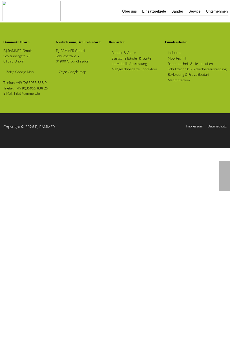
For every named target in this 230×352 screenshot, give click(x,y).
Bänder (177, 11)
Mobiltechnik (177, 58)
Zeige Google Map (20, 71)
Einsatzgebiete (154, 11)
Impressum (194, 126)
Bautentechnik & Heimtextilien (190, 63)
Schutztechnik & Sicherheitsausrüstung (197, 69)
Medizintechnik (179, 80)
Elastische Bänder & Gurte (131, 58)
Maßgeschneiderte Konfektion (134, 69)
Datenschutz (217, 126)
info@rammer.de (27, 93)
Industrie (174, 52)
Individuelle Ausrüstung (129, 63)
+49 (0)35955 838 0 (31, 82)
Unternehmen (217, 11)
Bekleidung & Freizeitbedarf (188, 74)
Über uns (129, 11)
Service (194, 11)
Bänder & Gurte (124, 52)
